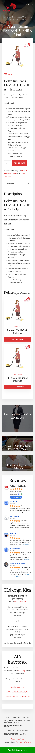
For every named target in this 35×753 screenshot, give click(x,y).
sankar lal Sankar (15, 548)
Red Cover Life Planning (18, 486)
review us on (15, 497)
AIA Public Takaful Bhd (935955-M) (17, 697)
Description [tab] (10, 183)
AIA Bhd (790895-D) (17, 687)
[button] (27, 46)
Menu (30, 4)
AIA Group (21, 671)
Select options (17, 387)
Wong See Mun (14, 516)
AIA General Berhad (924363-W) (17, 692)
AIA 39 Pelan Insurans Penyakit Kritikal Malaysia (18, 448)
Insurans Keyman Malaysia (17, 466)
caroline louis (14, 501)
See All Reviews (17, 577)
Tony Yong (13, 533)
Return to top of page (17, 739)
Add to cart (19, 163)
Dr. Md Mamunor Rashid (17, 563)
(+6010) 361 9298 (20, 601)
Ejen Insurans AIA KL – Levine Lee (17, 416)
